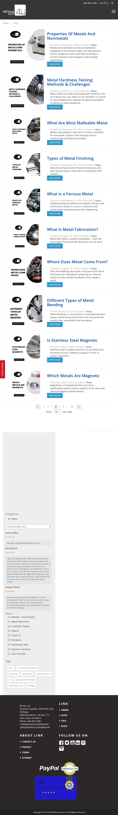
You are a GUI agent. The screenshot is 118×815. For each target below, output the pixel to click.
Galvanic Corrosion (21, 649)
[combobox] (29, 526)
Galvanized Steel (19, 644)
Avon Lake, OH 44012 (30, 718)
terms (25, 752)
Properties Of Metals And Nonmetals (71, 36)
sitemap (26, 757)
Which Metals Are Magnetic (73, 375)
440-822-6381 (90, 3)
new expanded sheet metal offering (25, 680)
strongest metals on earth (16, 686)
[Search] (50, 526)
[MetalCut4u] (14, 10)
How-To (11, 668)
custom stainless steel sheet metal (27, 668)
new (10, 680)
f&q (63, 720)
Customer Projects (20, 626)
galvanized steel (27, 674)
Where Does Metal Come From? (77, 261)
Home (5, 23)
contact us (29, 741)
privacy (26, 747)
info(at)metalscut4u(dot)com (34, 724)
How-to (15, 630)
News (94, 44)
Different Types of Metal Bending (70, 303)
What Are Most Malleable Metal (77, 123)
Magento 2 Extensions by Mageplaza (104, 430)
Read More (54, 64)
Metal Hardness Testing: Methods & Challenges (70, 82)
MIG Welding (31, 686)
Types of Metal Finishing (70, 158)
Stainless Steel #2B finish (43, 674)
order (65, 709)
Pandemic (16, 640)
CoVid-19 (15, 635)
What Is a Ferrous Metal (70, 194)
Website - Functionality (23, 617)
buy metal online (13, 674)
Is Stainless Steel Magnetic (72, 340)
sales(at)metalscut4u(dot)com (35, 727)
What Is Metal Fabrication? (72, 229)
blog (64, 726)
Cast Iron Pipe (18, 653)
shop (64, 715)
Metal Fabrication (20, 621)
